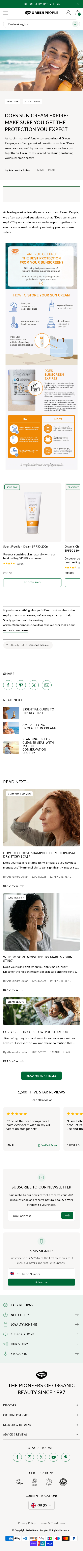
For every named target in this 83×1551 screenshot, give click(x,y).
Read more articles (41, 1076)
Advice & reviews (15, 1434)
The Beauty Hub (15, 645)
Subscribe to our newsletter (41, 1187)
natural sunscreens (15, 630)
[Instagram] (29, 1458)
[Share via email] (47, 685)
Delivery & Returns (17, 1425)
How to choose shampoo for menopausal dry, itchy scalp (39, 854)
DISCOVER (10, 1405)
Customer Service (16, 1415)
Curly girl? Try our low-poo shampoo (35, 1032)
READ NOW (11, 886)
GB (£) (42, 1505)
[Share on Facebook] (8, 685)
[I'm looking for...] (75, 24)
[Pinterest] (65, 1458)
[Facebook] (17, 1458)
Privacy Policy (27, 1523)
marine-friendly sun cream (34, 212)
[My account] (68, 12)
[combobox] (14, 1273)
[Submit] (67, 1215)
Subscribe (41, 1282)
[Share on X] (34, 685)
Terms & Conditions (52, 1523)
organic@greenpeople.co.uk (21, 625)
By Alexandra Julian (17, 170)
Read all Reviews (41, 1100)
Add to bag (32, 582)
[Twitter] (41, 1458)
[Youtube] (53, 1458)
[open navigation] (5, 12)
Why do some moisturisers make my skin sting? (38, 959)
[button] (78, 4)
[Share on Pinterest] (21, 685)
